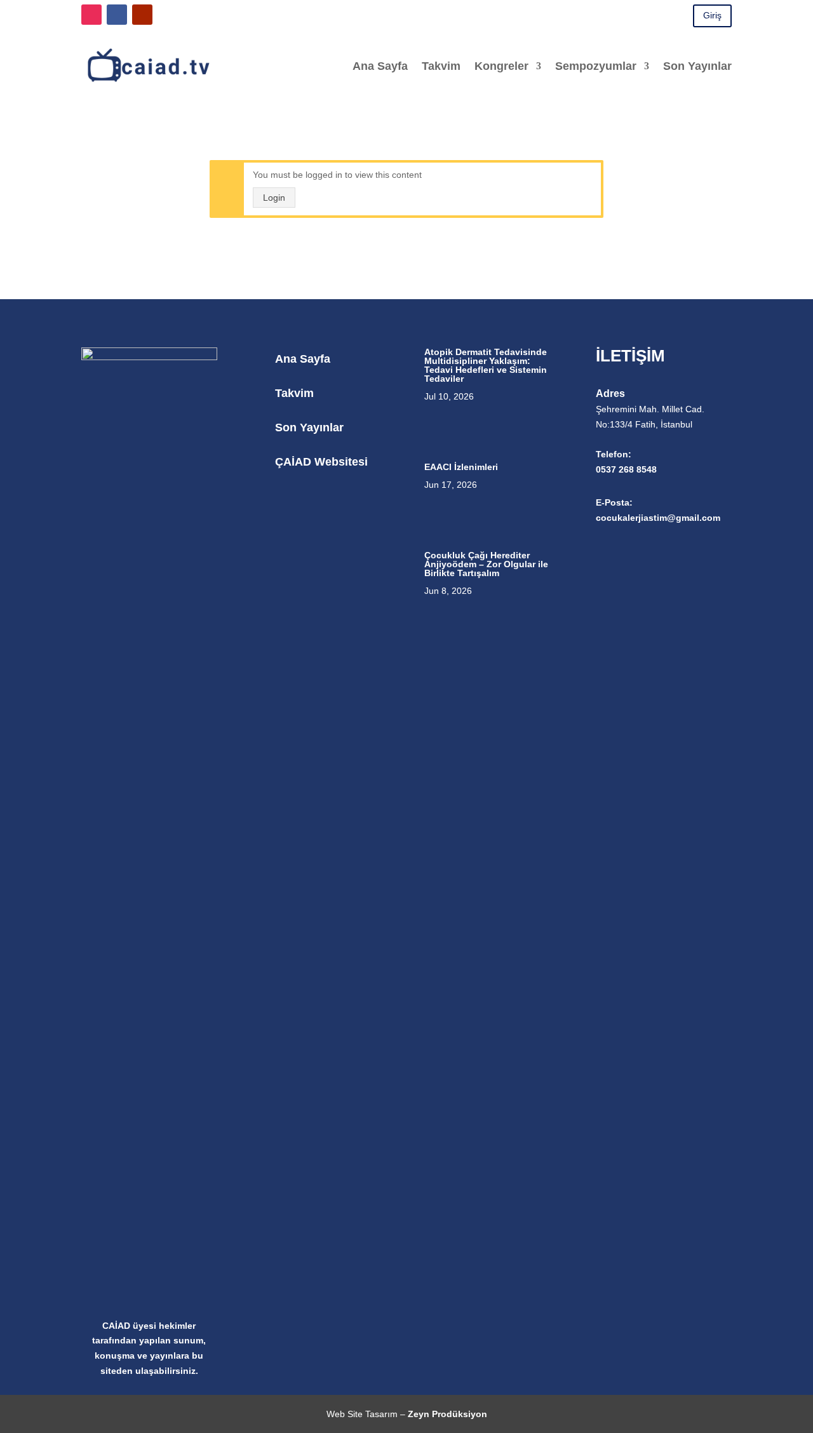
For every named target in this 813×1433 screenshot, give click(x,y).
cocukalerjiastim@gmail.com (658, 518)
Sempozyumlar (595, 66)
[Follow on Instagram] (91, 14)
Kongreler (501, 66)
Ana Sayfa (380, 66)
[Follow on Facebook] (117, 14)
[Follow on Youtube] (142, 14)
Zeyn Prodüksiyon (447, 1414)
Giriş (712, 15)
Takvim (441, 66)
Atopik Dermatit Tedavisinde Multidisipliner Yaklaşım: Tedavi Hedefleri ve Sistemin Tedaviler (485, 365)
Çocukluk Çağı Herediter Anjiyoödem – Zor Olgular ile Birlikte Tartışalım (486, 564)
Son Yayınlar (697, 66)
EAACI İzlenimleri (461, 467)
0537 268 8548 (626, 469)
